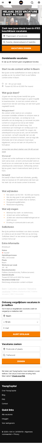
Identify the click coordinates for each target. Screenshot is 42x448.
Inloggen (5, 419)
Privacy (16, 434)
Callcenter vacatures (17, 288)
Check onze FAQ (18, 376)
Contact (5, 404)
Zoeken (21, 361)
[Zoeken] (33, 2)
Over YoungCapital (9, 391)
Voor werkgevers (8, 423)
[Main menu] (3, 2)
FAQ (3, 399)
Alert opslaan (21, 334)
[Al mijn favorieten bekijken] (10, 2)
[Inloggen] (39, 2)
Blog (3, 395)
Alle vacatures (7, 414)
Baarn (4, 288)
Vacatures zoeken (21, 48)
